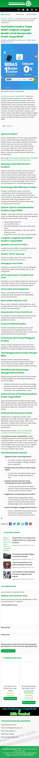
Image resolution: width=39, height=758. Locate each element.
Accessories (20, 14)
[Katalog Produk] (28, 10)
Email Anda (5, 635)
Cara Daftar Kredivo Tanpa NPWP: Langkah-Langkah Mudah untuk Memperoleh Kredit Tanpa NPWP (16, 31)
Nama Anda (5, 627)
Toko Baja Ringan (21, 753)
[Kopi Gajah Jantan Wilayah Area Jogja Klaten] (10, 673)
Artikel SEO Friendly (7, 734)
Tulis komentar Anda (9, 605)
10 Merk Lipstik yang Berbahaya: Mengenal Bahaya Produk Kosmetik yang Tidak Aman (19, 159)
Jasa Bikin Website (26, 755)
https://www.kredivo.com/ (17, 250)
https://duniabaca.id (8, 731)
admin (24, 40)
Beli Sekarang (11, 699)
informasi (10, 42)
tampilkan (9, 126)
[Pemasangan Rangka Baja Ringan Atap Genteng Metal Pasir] (28, 673)
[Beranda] (23, 10)
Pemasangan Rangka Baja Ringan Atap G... (28, 687)
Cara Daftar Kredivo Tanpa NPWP (12, 96)
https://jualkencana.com (9, 737)
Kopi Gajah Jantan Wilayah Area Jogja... (10, 687)
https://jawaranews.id (8, 725)
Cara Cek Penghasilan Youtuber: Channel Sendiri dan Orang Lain (16, 432)
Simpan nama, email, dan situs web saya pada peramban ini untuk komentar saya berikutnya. (19, 645)
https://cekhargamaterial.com (11, 728)
